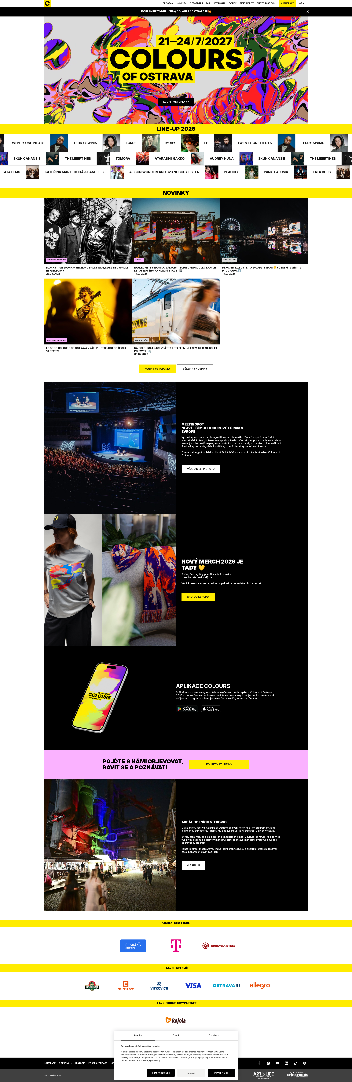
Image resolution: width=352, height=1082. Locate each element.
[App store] (211, 709)
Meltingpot (247, 3)
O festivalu (196, 3)
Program (168, 3)
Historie (80, 1063)
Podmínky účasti (98, 1063)
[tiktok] (295, 1063)
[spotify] (304, 1063)
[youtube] (277, 1063)
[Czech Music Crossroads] (297, 1075)
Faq (208, 3)
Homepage (50, 1063)
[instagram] (268, 1063)
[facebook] (259, 1063)
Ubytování (219, 3)
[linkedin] (286, 1063)
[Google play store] (187, 709)
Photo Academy (266, 3)
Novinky (181, 3)
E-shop (233, 3)
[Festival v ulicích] (263, 1075)
